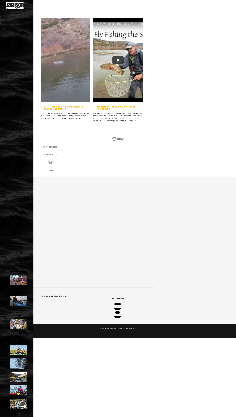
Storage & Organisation (18, 88)
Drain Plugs (18, 168)
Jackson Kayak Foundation (18, 310)
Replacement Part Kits (18, 171)
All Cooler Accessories (18, 231)
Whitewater (18, 371)
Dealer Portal (18, 289)
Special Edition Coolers (18, 226)
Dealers (18, 274)
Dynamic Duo (18, 136)
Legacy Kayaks (18, 123)
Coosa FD (18, 31)
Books (18, 163)
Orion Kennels (18, 238)
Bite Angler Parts (18, 101)
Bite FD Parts (18, 108)
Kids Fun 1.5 (18, 148)
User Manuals (18, 261)
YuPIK (18, 51)
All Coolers (18, 221)
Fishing (18, 357)
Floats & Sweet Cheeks (18, 156)
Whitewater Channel (18, 336)
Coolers (18, 397)
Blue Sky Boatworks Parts (18, 103)
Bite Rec (18, 181)
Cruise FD (18, 193)
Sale (18, 236)
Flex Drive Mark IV (18, 73)
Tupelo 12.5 (18, 188)
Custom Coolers (18, 223)
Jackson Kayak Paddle (18, 38)
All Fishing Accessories (18, 78)
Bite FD (18, 33)
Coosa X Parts (18, 113)
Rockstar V (18, 143)
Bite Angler (18, 41)
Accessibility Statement (18, 271)
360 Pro (18, 58)
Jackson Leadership (18, 308)
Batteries (18, 68)
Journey (18, 191)
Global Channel (18, 339)
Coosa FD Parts (18, 111)
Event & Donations (18, 313)
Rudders (18, 96)
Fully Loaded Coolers (18, 228)
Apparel (18, 81)
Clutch (18, 133)
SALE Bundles (18, 246)
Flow (18, 138)
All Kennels (18, 241)
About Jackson (18, 294)
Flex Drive (18, 71)
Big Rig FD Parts (18, 106)
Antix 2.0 (18, 131)
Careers (18, 315)
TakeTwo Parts (18, 116)
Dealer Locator (18, 287)
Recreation (18, 384)
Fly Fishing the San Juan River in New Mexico (116, 108)
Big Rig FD (18, 36)
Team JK (18, 318)
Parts (18, 76)
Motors (18, 66)
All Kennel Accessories (18, 244)
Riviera (18, 183)
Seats (18, 93)
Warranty (18, 264)
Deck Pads (18, 98)
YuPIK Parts (18, 118)
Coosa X (18, 43)
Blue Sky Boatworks (18, 53)
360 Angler (18, 56)
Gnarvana (18, 141)
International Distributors (18, 292)
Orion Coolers (18, 218)
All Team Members (18, 331)
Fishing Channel (18, 334)
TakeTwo (18, 48)
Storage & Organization (18, 203)
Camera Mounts (18, 161)
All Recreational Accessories (18, 196)
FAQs (18, 256)
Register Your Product (18, 259)
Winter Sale (18, 344)
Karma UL (18, 146)
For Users (18, 251)
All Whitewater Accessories (18, 151)
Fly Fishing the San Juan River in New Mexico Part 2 (63, 108)
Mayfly (18, 46)
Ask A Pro (18, 254)
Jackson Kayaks (18, 128)
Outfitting (18, 158)
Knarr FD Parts (18, 121)
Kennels (18, 411)
